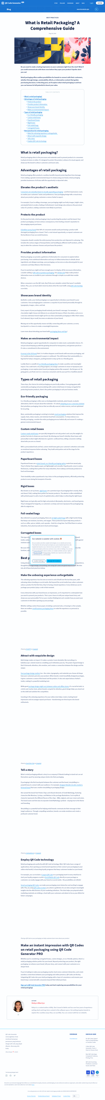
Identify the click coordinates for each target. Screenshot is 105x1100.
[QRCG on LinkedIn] (6, 1075)
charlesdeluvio (30, 853)
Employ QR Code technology (37, 141)
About (77, 3)
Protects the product (34, 102)
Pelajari (62, 3)
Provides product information (38, 104)
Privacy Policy (47, 553)
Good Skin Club (30, 763)
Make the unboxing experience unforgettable (43, 133)
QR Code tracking (76, 286)
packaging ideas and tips (58, 331)
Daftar (100, 3)
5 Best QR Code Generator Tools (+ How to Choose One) (92, 1048)
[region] (52, 550)
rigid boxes (43, 491)
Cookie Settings (39, 561)
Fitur (55, 3)
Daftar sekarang (97, 1026)
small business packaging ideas (42, 608)
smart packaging (60, 414)
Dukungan (70, 3)
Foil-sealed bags (33, 125)
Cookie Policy (66, 1096)
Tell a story (31, 138)
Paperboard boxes (34, 120)
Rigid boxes (31, 123)
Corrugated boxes (34, 128)
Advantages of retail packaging (35, 99)
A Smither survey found (28, 230)
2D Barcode (61, 273)
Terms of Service (31, 1096)
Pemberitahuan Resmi (44, 1096)
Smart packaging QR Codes (30, 885)
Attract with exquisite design (37, 136)
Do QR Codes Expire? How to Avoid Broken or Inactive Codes (92, 1040)
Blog (83, 3)
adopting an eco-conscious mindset (72, 404)
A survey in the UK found (29, 353)
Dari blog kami (91, 1034)
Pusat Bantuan (73, 1038)
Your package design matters (30, 673)
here (33, 1084)
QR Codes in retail (40, 888)
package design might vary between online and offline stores (49, 686)
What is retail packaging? (33, 96)
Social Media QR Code (52, 877)
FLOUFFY (28, 649)
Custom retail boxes (34, 117)
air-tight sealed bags (58, 518)
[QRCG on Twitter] (15, 1075)
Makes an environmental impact (38, 110)
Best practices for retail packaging (36, 131)
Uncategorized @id (83, 9)
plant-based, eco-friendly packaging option (51, 463)
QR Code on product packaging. (43, 273)
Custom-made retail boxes (29, 433)
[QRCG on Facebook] (10, 1075)
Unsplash (35, 649)
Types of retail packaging (33, 112)
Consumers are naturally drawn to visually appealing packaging (42, 192)
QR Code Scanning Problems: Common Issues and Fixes (91, 1063)
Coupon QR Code (47, 875)
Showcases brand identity (36, 107)
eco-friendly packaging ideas (48, 364)
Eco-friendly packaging (35, 115)
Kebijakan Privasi (56, 1096)
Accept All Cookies (54, 561)
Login (91, 3)
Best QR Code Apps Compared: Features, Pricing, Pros (92, 1056)
